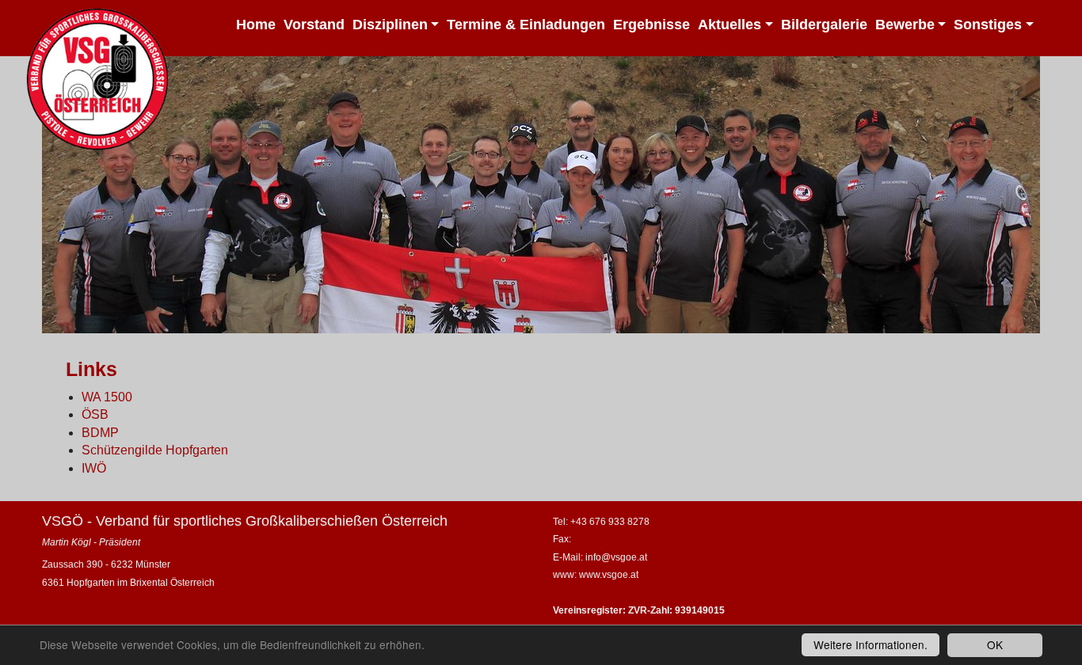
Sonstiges (988, 24)
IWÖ (94, 468)
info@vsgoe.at (616, 557)
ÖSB (95, 414)
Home (256, 24)
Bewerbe (905, 24)
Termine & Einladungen (526, 24)
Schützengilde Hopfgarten (155, 450)
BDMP (100, 432)
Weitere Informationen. (870, 644)
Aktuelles (729, 24)
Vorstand (314, 24)
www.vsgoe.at (608, 574)
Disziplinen (390, 24)
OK (995, 644)
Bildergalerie (824, 24)
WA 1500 (107, 397)
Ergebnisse (651, 24)
